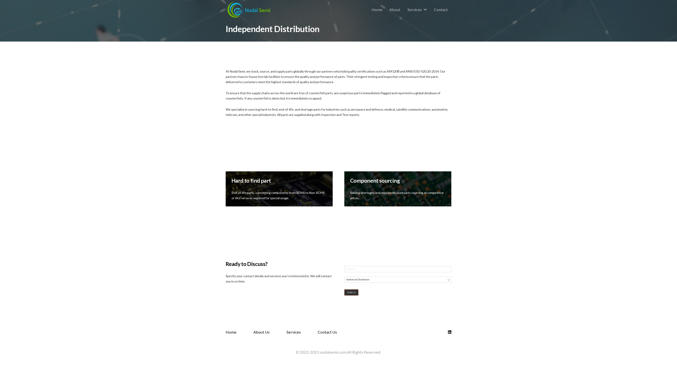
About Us (261, 332)
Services (293, 332)
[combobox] (397, 280)
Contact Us (327, 332)
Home (231, 332)
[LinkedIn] (449, 332)
